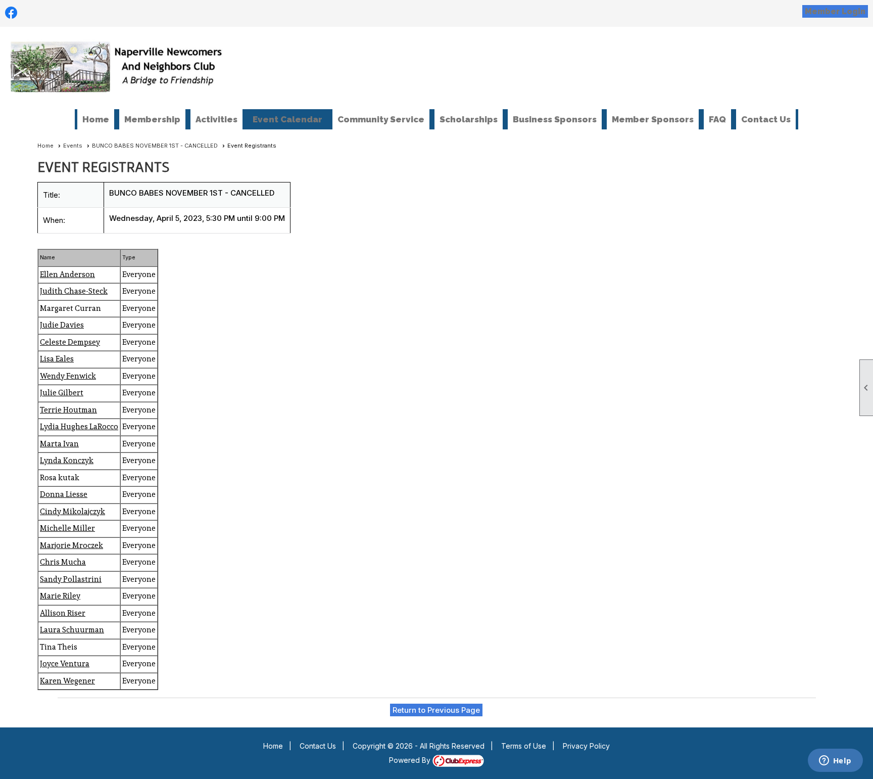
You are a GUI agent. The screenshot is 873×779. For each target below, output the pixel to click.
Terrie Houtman (68, 410)
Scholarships (469, 119)
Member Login (835, 11)
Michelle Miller (67, 528)
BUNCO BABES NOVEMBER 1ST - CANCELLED (155, 145)
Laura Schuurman (72, 629)
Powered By (410, 760)
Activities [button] (216, 119)
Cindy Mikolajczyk (72, 511)
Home (95, 119)
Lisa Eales (57, 358)
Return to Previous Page (436, 710)
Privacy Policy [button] (586, 746)
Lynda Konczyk (66, 460)
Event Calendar (287, 119)
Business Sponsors (555, 119)
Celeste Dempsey (70, 342)
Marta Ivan (59, 443)
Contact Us (766, 119)
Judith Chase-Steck (74, 291)
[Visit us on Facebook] (11, 13)
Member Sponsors (653, 119)
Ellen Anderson (67, 274)
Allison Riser (62, 613)
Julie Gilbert (61, 392)
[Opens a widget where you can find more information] (835, 761)
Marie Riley (60, 596)
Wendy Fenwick (68, 376)
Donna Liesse (63, 494)
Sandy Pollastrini (71, 579)
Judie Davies (62, 325)
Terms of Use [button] (523, 746)
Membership (152, 119)
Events (72, 145)
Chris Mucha (63, 562)
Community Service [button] (380, 119)
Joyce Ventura (64, 663)
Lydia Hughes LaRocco (79, 426)
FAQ (717, 119)
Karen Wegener (67, 680)
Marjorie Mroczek (71, 545)
